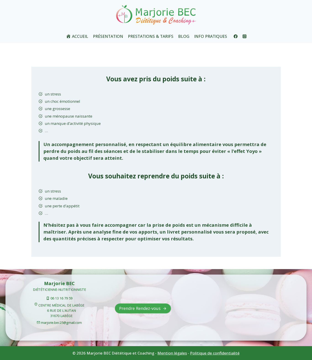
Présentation (108, 36)
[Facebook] (236, 36)
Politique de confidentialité (215, 353)
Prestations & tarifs (150, 36)
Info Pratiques (210, 36)
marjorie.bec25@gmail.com (61, 322)
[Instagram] (245, 36)
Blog (183, 36)
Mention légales (172, 353)
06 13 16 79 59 (61, 298)
